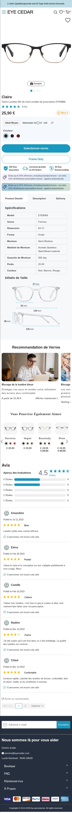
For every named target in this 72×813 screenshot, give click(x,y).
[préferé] (61, 12)
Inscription (63, 724)
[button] (2, 441)
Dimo (62, 438)
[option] (10, 438)
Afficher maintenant (45, 398)
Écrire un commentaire (16, 698)
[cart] (67, 12)
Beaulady (45, 438)
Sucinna (10, 438)
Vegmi (27, 438)
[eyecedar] (27, 12)
